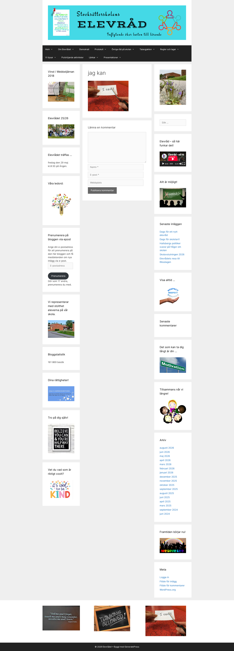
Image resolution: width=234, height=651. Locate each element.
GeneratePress (132, 646)
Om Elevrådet (64, 49)
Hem (47, 49)
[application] (173, 159)
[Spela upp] (163, 163)
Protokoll (99, 49)
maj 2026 (165, 456)
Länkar (92, 57)
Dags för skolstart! (170, 239)
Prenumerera (58, 276)
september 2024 (169, 509)
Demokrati (84, 49)
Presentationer (111, 57)
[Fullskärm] (183, 163)
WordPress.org (168, 589)
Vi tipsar (49, 57)
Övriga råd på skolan (121, 49)
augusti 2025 (167, 493)
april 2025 (165, 501)
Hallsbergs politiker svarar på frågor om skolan (170, 247)
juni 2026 (165, 452)
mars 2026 (165, 464)
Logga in (164, 577)
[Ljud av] (180, 163)
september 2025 (169, 489)
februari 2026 (167, 468)
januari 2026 (166, 472)
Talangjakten (146, 49)
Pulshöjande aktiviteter (72, 57)
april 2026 (165, 460)
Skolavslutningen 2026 (172, 254)
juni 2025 (165, 497)
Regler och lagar (168, 49)
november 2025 (168, 480)
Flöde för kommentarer (172, 585)
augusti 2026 (167, 447)
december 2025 (168, 476)
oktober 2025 (167, 485)
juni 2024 (165, 513)
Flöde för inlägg (168, 581)
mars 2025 (165, 505)
